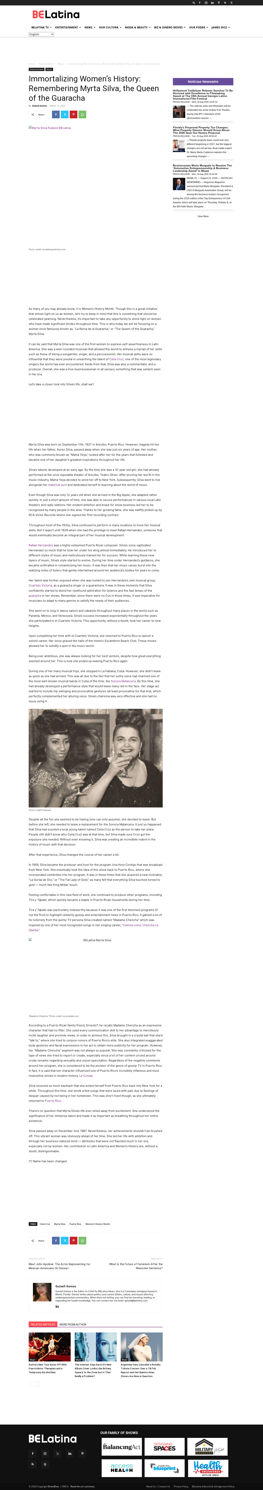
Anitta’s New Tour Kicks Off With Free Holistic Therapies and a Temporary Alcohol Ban (48, 1368)
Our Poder (197, 27)
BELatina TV (40, 27)
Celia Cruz (45, 1223)
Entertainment (66, 27)
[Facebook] (200, 2)
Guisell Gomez (39, 105)
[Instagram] (206, 2)
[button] (194, 2)
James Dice (219, 27)
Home (32, 63)
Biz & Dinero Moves (168, 27)
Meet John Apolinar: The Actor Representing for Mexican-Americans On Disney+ (59, 1266)
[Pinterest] (219, 2)
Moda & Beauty (136, 27)
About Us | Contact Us (158, 1486)
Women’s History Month (97, 1223)
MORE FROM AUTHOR (73, 1324)
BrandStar (53, 1486)
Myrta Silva (59, 1223)
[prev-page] (31, 1384)
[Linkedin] (212, 2)
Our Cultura (108, 27)
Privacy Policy (181, 1486)
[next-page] (37, 1384)
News (88, 27)
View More (203, 216)
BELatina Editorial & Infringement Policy (213, 1486)
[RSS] (225, 2)
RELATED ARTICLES (43, 1324)
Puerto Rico (53, 1101)
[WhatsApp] (82, 114)
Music (61, 63)
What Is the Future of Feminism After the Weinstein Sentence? (136, 1266)
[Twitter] (231, 2)
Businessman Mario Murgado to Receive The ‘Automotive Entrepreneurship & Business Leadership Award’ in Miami (202, 168)
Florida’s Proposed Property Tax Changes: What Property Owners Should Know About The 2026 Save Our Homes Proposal (201, 130)
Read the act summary (82, 1486)
